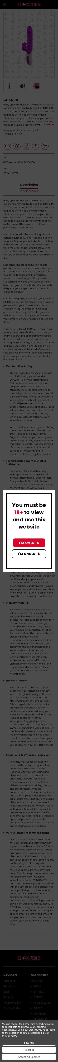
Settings (29, 1042)
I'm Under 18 (29, 554)
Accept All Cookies (29, 1057)
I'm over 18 (29, 543)
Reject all (29, 1050)
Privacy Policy (9, 1035)
